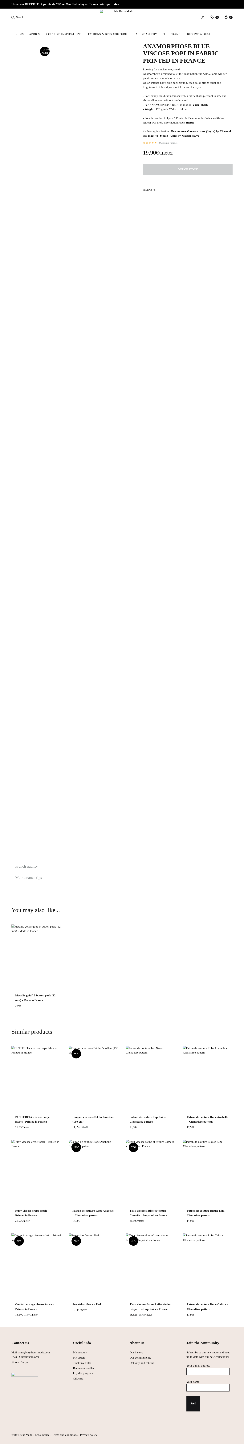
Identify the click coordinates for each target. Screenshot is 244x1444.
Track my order (82, 1362)
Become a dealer (201, 34)
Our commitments (140, 1357)
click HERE (200, 104)
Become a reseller (83, 1368)
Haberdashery (145, 34)
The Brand (172, 34)
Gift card (78, 1378)
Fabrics (34, 34)
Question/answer (29, 1356)
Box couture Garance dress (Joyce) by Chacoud (201, 131)
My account (80, 1352)
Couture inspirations (64, 34)
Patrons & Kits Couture (107, 34)
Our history (136, 1352)
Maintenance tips (28, 877)
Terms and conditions (65, 1434)
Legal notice (42, 1434)
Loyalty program (83, 1373)
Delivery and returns (142, 1362)
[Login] (203, 17)
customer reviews (168, 143)
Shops (24, 1362)
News (19, 34)
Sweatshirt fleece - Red (86, 1304)
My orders (79, 1357)
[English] (223, 34)
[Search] (13, 17)
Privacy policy (88, 1434)
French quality (26, 866)
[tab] (149, 190)
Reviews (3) (149, 190)
